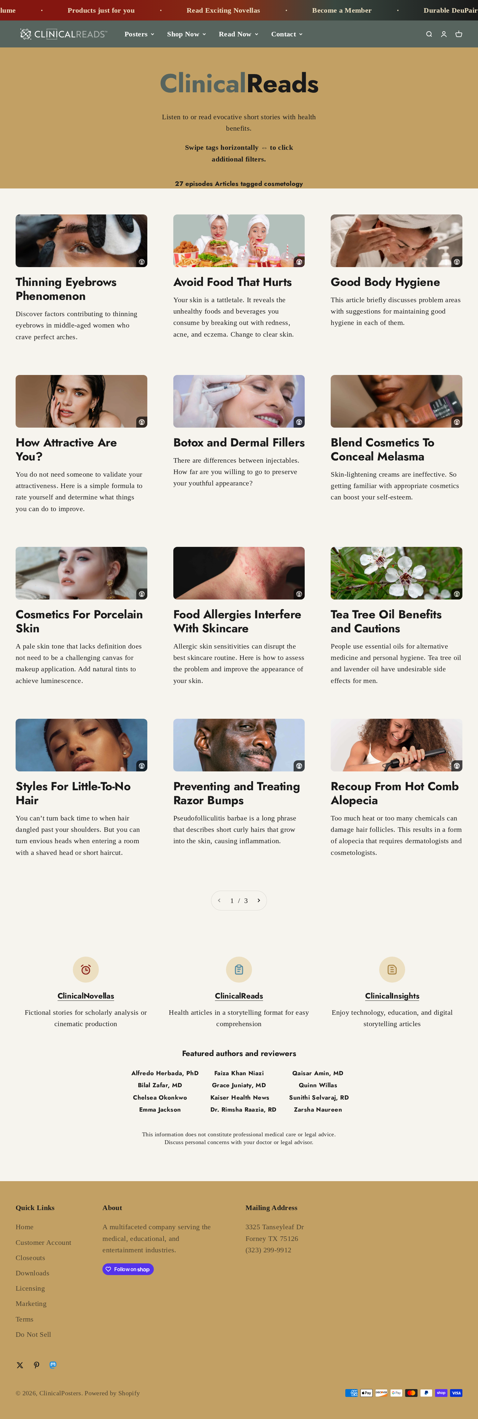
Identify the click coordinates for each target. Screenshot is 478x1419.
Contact (283, 34)
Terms (25, 1319)
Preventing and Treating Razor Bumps (236, 793)
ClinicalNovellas (86, 995)
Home (24, 1227)
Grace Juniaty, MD (239, 1085)
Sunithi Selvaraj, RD (319, 1097)
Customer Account (43, 1242)
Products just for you (65, 10)
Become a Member (307, 10)
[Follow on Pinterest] (36, 1365)
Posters (136, 34)
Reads (239, 83)
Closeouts (30, 1258)
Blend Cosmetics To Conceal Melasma (382, 449)
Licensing (30, 1288)
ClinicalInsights (392, 995)
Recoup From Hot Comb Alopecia (395, 793)
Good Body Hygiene (385, 281)
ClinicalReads (239, 995)
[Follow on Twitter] (20, 1365)
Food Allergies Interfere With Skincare (237, 621)
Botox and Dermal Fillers (239, 442)
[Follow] (53, 1366)
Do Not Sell (33, 1334)
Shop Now (183, 34)
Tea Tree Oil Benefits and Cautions (386, 621)
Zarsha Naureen (318, 1109)
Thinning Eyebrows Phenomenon (66, 288)
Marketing (31, 1303)
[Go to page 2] (258, 900)
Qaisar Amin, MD (318, 1073)
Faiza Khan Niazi (239, 1073)
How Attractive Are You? (66, 449)
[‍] (81, 240)
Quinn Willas (318, 1085)
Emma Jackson (160, 1109)
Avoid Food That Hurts (232, 281)
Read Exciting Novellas (188, 10)
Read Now (235, 34)
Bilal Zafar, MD (160, 1085)
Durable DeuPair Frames (428, 10)
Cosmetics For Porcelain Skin (79, 621)
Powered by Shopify (112, 1393)
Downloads (32, 1273)
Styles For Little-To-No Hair (73, 793)
